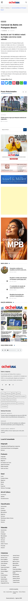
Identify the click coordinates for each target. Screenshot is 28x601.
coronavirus (20, 403)
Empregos (3, 510)
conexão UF (4, 400)
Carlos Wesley (4, 563)
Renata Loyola (16, 576)
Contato (14, 593)
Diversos (3, 541)
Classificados (5, 504)
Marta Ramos (16, 565)
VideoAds (4, 527)
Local (2, 476)
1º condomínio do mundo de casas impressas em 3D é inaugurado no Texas (17, 288)
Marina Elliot (15, 563)
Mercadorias (4, 512)
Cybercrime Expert (5, 567)
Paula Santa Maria (17, 569)
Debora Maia (4, 569)
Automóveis (3, 506)
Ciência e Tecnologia (5, 488)
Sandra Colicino (16, 578)
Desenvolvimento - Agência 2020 (14, 598)
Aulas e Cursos (4, 543)
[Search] (26, 2)
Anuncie (3, 522)
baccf (3, 393)
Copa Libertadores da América (9, 403)
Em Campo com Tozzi (6, 462)
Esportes (3, 486)
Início (4, 591)
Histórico (8, 7)
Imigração (3, 413)
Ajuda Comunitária (5, 464)
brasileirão (10, 396)
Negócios (3, 460)
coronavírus (4, 406)
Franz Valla (3, 577)
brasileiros (4, 396)
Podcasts (4, 454)
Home (2, 7)
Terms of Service (22, 591)
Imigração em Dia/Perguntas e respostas (10, 446)
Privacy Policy (15, 591)
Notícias (3, 450)
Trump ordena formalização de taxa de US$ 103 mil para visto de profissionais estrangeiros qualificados (13, 417)
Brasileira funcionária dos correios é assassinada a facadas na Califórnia (17, 296)
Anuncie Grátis (9, 591)
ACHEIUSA (4, 30)
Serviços (3, 516)
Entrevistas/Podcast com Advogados (9, 448)
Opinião (14, 567)
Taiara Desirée (16, 580)
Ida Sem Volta (4, 581)
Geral (2, 474)
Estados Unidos (5, 428)
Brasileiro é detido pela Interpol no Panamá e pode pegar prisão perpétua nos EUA (18, 279)
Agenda (2, 496)
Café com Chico (4, 468)
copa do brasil (12, 400)
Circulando (3, 565)
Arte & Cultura (5, 492)
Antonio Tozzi (4, 557)
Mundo (2, 482)
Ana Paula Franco (5, 555)
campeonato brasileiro (20, 396)
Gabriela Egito (4, 579)
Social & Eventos (5, 498)
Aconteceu (3, 494)
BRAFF (14, 393)
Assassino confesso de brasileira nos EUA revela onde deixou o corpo (18, 270)
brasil (18, 393)
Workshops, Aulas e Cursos (7, 518)
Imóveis (2, 508)
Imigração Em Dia (5, 583)
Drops (2, 573)
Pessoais (3, 520)
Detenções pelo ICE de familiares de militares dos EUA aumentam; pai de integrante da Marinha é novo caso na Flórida (13, 425)
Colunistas (4, 553)
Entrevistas (3, 458)
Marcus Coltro (16, 561)
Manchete (9, 413)
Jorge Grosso (16, 557)
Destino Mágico (4, 571)
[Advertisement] (14, 201)
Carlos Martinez (4, 561)
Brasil (2, 484)
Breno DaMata (4, 559)
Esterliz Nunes (4, 575)
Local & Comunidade (7, 439)
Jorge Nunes (16, 559)
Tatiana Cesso (16, 582)
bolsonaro (8, 393)
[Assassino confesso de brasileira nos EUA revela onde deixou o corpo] (4, 270)
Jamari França (16, 555)
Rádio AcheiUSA (4, 466)
